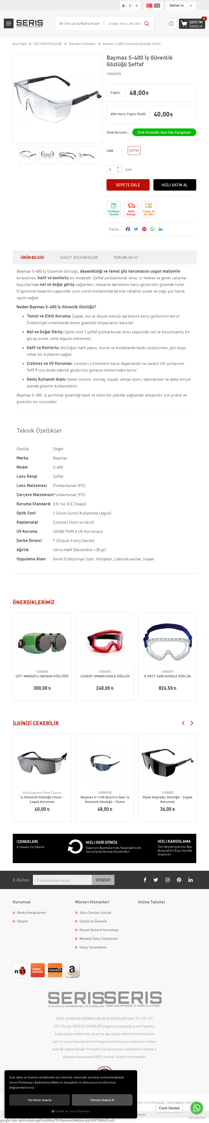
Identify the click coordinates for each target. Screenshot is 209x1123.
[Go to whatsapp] (196, 1108)
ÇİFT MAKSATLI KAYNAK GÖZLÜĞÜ (42, 676)
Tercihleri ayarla (39, 1100)
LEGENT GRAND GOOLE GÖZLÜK (104, 676)
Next (192, 722)
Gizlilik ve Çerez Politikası (72, 1111)
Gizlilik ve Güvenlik (93, 921)
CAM (110, 151)
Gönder (103, 880)
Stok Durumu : (118, 132)
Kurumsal (22, 902)
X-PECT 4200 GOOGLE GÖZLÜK (167, 676)
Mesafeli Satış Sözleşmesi (99, 938)
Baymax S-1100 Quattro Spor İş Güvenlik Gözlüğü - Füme (105, 799)
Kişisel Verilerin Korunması (99, 930)
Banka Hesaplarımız (31, 912)
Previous (183, 722)
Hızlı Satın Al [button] (175, 184)
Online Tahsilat (151, 902)
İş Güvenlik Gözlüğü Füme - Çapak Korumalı (42, 799)
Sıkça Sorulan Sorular (95, 912)
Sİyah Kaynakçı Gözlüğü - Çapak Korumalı (167, 799)
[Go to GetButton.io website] (197, 1117)
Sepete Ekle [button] (128, 184)
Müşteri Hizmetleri (92, 902)
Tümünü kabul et (102, 1100)
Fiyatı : (116, 92)
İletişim (22, 921)
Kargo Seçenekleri (93, 947)
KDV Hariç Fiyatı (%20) (128, 114)
